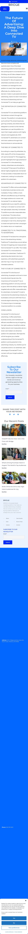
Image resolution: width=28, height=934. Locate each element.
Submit (10, 397)
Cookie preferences (9, 931)
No (14, 923)
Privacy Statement (18, 931)
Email (7, 388)
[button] (26, 900)
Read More (4, 444)
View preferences (14, 927)
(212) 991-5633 (9, 827)
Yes (14, 918)
